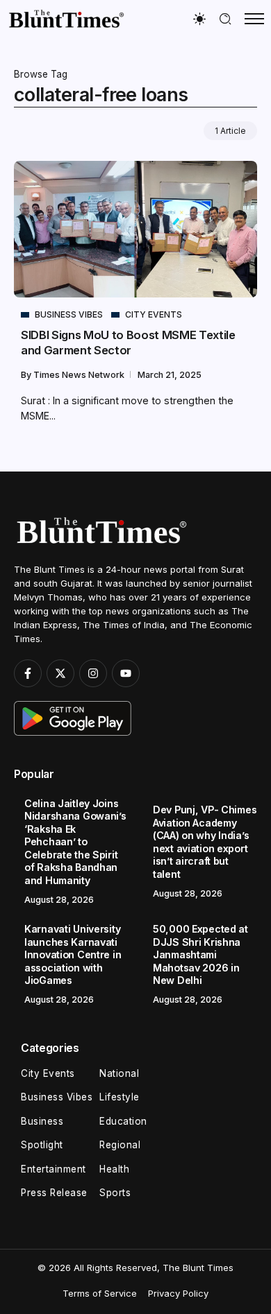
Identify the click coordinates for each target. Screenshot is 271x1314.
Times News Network (79, 375)
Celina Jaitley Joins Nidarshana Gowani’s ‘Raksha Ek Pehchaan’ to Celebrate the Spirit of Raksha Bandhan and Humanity (75, 841)
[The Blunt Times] (66, 18)
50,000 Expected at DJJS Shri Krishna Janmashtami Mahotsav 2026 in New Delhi (200, 954)
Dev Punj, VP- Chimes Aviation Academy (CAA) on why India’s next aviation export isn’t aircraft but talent (204, 842)
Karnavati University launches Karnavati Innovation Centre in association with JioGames (72, 954)
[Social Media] (28, 673)
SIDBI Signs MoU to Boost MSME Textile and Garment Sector (128, 342)
